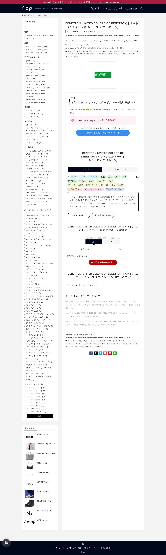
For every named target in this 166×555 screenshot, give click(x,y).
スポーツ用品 (32, 254)
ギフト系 (45, 192)
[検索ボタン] (141, 8)
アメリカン (31, 160)
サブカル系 (31, 227)
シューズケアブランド (35, 236)
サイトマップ (71, 548)
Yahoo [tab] (112, 242)
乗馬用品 (30, 365)
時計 (29, 96)
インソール (44, 160)
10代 (69, 51)
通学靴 (39, 376)
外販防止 (30, 371)
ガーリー (48, 131)
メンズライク (47, 326)
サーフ (43, 227)
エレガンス (42, 175)
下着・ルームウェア (35, 93)
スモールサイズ (33, 257)
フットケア (31, 299)
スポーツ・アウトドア (36, 76)
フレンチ (43, 299)
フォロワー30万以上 (35, 406)
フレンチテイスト (33, 311)
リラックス (31, 344)
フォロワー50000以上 (36, 400)
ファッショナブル (33, 293)
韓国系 (30, 380)
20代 (74, 51)
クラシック (31, 198)
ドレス (44, 272)
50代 (29, 52)
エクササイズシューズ (35, 169)
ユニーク (40, 332)
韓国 (49, 376)
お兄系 (29, 154)
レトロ (29, 350)
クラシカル (43, 195)
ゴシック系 (31, 215)
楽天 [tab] (94, 242)
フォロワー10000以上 (36, 394)
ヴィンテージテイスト (35, 362)
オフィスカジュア (33, 181)
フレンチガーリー (33, 305)
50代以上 (89, 51)
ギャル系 (30, 195)
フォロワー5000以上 (35, 391)
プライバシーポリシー (91, 548)
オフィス (44, 178)
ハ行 (137, 51)
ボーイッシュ (48, 314)
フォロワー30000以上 (36, 397)
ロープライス (33, 111)
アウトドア (42, 154)
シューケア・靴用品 (35, 70)
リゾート (48, 341)
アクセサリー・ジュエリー (38, 64)
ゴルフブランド (46, 215)
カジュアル (33, 131)
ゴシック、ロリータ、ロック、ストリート (38, 211)
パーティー (31, 290)
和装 (39, 368)
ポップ (30, 317)
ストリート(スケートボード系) (38, 245)
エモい (29, 175)
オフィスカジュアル (35, 184)
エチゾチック (45, 172)
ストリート (31, 242)
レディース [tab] (85, 249)
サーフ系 (31, 230)
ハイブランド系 (33, 284)
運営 (79, 548)
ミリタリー (44, 320)
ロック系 (30, 353)
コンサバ (31, 204)
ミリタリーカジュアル (35, 323)
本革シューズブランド (35, 374)
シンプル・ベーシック (127, 51)
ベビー (30, 88)
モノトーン (42, 329)
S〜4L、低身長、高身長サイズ (38, 151)
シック (42, 230)
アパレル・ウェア (101, 51)
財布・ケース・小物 (128, 53)
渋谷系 (29, 376)
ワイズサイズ (44, 353)
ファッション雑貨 (77, 53)
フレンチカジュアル (34, 302)
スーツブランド (33, 263)
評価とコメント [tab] (120, 169)
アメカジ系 (43, 157)
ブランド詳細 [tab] (84, 169)
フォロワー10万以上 (35, 403)
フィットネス (32, 296)
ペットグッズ (43, 88)
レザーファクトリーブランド (37, 347)
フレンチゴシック (33, 308)
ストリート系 (32, 248)
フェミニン (32, 140)
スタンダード (44, 239)
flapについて (60, 548)
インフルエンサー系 (34, 166)
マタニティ (42, 317)
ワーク (43, 356)
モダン (30, 329)
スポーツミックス (33, 251)
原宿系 (29, 368)
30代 (78, 51)
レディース (117, 53)
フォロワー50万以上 (90, 53)
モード (29, 332)
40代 (83, 51)
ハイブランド (32, 281)
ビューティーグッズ (35, 82)
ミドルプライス (102, 53)
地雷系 (48, 368)
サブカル (47, 224)
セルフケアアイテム (34, 266)
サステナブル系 (33, 224)
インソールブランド (34, 163)
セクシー (47, 263)
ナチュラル (31, 275)
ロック (39, 350)
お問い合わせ (105, 548)
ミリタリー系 (32, 326)
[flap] (27, 8)
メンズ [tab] (120, 249)
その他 (30, 61)
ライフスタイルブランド (36, 335)
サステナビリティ (33, 218)
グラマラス (41, 201)
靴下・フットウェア (72, 56)
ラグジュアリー (33, 341)
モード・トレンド (34, 143)
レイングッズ (45, 344)
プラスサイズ (32, 314)
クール (29, 201)
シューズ (116, 51)
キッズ (110, 51)
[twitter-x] (83, 544)
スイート (30, 239)
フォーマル (47, 296)
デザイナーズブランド (35, 269)
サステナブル (32, 221)
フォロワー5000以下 (35, 388)
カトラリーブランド (34, 190)
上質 (50, 362)
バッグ (68, 53)
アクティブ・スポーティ (37, 128)
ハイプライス (32, 116)
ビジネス (45, 290)
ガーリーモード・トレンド (37, 134)
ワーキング (31, 356)
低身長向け (43, 365)
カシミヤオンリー (33, 186)
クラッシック (46, 198)
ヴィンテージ (32, 359)
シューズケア (32, 233)
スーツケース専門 (33, 260)
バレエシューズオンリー (36, 287)
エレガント (31, 178)
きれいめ (31, 125)
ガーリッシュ (32, 192)
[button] (91, 353)
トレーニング (32, 272)
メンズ (110, 53)
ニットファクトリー (34, 278)
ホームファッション (35, 90)
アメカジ (30, 157)
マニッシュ (31, 320)
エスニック (31, 172)
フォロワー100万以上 (36, 412)
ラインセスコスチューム (36, 338)
